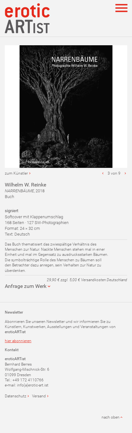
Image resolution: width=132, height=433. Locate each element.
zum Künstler (16, 173)
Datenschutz (15, 396)
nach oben (111, 417)
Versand (39, 396)
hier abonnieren (18, 341)
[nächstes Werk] (125, 173)
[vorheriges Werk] (103, 173)
